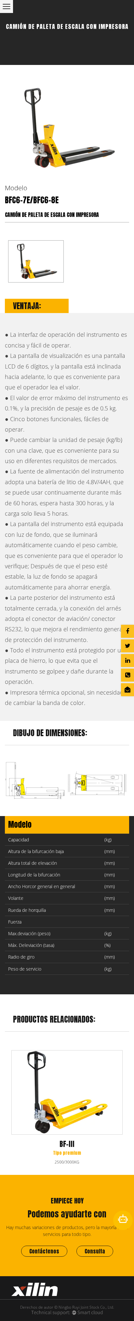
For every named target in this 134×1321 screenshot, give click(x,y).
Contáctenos (44, 1251)
